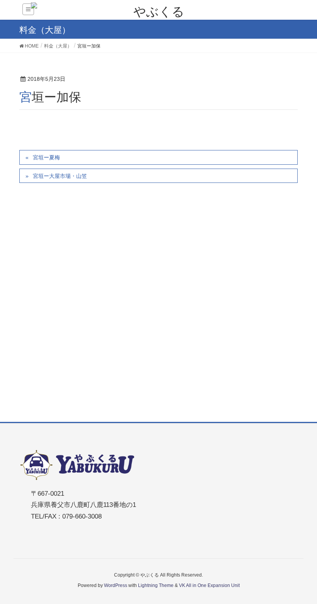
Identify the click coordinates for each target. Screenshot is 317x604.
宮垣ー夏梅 (46, 157)
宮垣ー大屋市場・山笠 (60, 176)
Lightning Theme (156, 585)
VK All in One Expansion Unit (209, 585)
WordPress (115, 585)
